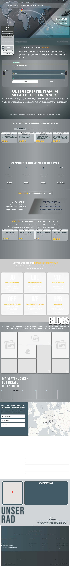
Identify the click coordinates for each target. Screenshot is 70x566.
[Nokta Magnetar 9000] (60, 230)
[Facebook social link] (59, 558)
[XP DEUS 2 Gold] (10, 230)
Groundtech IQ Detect (43, 232)
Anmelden (8, 53)
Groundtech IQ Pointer (26, 232)
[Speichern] (3, 51)
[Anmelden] (3, 54)
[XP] (6, 394)
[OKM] (29, 394)
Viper (60, 135)
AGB (23, 558)
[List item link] (14, 541)
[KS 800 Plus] (44, 133)
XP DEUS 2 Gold (10, 232)
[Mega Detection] (63, 394)
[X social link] (61, 558)
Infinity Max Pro (26, 135)
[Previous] (4, 73)
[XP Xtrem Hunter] (9, 133)
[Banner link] (7, 41)
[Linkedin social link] (66, 558)
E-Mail (8, 47)
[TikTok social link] (68, 558)
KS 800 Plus (43, 135)
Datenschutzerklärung (5, 558)
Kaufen (24, 81)
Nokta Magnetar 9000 (60, 232)
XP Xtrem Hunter (9, 135)
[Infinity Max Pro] (26, 133)
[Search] (62, 5)
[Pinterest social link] (65, 558)
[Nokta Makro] (40, 394)
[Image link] (21, 108)
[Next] (66, 73)
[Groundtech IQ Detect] (43, 230)
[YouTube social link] (64, 558)
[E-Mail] (3, 47)
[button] (50, 415)
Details (51, 81)
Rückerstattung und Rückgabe (16, 558)
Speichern (8, 50)
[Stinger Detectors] (18, 394)
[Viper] (61, 133)
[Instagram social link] (62, 558)
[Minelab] (52, 394)
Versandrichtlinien (29, 558)
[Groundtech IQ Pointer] (26, 230)
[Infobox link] (18, 206)
